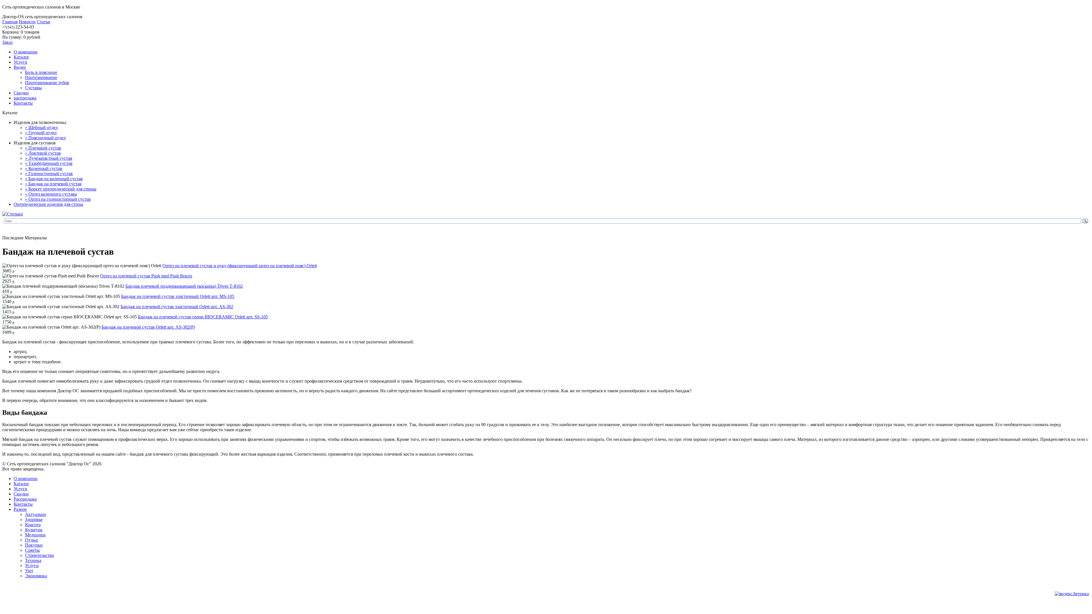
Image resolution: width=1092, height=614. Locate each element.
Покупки (34, 545)
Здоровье (34, 519)
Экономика (36, 575)
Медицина (35, 534)
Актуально (35, 514)
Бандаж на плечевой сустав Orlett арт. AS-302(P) (148, 327)
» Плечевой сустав (43, 148)
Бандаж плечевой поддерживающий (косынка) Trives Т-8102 (184, 286)
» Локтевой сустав (43, 153)
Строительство (39, 555)
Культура (33, 529)
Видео (20, 67)
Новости (27, 21)
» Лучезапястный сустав (48, 158)
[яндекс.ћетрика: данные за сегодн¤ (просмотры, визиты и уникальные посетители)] (1072, 593)
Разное (20, 509)
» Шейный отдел (41, 127)
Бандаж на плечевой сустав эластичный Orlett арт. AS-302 (177, 306)
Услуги (20, 62)
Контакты (23, 103)
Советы (32, 550)
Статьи (43, 21)
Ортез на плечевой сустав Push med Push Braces (146, 275)
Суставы (33, 87)
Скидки (21, 92)
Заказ (7, 42)
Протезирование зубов (47, 82)
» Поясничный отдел (45, 137)
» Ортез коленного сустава (51, 194)
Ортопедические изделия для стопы (48, 204)
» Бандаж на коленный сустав (54, 178)
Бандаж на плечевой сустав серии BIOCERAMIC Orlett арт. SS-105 (203, 316)
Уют (29, 570)
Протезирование (41, 77)
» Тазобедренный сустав (49, 163)
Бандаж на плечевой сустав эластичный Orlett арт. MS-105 (177, 296)
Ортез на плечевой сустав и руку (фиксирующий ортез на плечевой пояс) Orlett (239, 265)
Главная (10, 21)
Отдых (31, 540)
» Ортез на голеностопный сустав (58, 199)
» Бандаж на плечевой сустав (53, 183)
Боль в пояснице (41, 72)
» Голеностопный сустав (49, 173)
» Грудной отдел (41, 132)
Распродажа (25, 499)
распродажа (25, 98)
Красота (33, 524)
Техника (33, 560)
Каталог (21, 57)
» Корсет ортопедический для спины (60, 188)
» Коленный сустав (43, 168)
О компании (26, 51)
